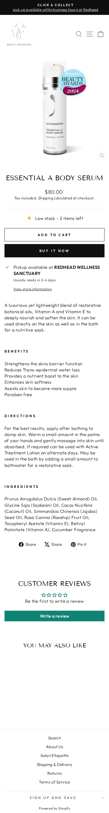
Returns (54, 773)
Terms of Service (54, 782)
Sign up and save (53, 797)
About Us (54, 746)
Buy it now (54, 251)
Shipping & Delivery (54, 764)
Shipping (45, 198)
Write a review (54, 616)
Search (54, 737)
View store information (32, 289)
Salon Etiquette (54, 755)
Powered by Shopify (54, 808)
